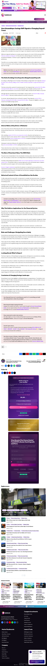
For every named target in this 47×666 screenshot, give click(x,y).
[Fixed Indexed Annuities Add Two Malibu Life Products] (3, 532)
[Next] (44, 6)
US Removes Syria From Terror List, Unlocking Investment (19, 551)
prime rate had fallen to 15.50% (10, 145)
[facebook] (2, 373)
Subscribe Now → (23, 407)
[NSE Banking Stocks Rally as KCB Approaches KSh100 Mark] (23, 502)
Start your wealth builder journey (23, 428)
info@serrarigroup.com (9, 606)
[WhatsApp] (12, 622)
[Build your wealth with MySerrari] (23, 5)
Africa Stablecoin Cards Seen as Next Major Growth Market (19, 526)
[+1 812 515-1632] (26, 606)
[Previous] (3, 6)
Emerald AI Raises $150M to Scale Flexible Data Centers (19, 570)
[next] (24, 575)
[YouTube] (10, 373)
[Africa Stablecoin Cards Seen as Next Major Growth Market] (3, 526)
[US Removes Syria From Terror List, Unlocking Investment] (3, 551)
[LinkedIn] (12, 373)
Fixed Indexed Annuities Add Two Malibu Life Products (18, 532)
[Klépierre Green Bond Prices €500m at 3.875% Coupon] (3, 538)
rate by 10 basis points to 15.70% (17, 138)
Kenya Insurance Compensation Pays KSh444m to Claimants (17, 597)
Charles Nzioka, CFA (6, 601)
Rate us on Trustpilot (24, 415)
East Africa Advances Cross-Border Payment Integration (19, 558)
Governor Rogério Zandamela (8, 167)
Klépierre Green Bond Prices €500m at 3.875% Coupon (19, 539)
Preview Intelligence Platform (24, 400)
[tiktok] (14, 373)
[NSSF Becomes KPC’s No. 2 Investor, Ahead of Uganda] (3, 564)
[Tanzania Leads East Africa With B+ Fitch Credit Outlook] (3, 545)
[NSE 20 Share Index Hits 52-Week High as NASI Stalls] (3, 519)
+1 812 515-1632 (31, 606)
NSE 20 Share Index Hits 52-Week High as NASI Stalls (18, 520)
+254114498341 (21, 606)
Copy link (18, 365)
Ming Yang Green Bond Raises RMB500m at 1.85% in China (28, 597)
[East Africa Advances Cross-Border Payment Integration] (3, 557)
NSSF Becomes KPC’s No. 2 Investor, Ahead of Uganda (18, 564)
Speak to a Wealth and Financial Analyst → (37, 662)
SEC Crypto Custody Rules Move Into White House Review (40, 597)
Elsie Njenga (5, 33)
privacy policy (20, 461)
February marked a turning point (8, 56)
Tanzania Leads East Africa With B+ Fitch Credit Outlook (19, 545)
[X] (5, 373)
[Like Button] (2, 347)
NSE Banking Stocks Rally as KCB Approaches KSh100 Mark (15, 512)
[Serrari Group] (6, 15)
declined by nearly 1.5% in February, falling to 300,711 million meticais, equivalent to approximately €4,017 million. (23, 82)
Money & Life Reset (40, 19)
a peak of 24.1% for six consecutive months (17, 135)
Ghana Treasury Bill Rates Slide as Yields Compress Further (5, 597)
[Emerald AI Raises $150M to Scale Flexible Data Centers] (3, 570)
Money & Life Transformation (24, 404)
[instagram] (7, 373)
